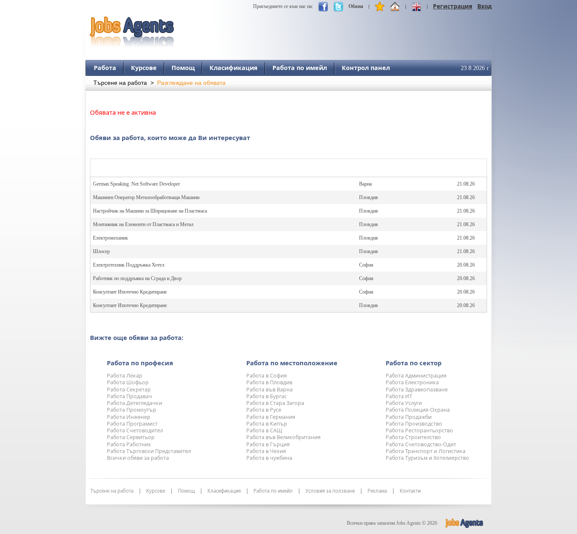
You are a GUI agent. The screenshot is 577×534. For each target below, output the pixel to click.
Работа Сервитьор (131, 437)
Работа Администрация (416, 375)
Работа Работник (129, 444)
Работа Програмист (132, 423)
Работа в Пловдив (269, 382)
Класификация (234, 67)
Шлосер (101, 251)
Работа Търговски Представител (149, 451)
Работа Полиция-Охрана (418, 409)
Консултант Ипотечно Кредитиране (130, 292)
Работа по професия (140, 363)
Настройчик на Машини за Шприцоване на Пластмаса (150, 211)
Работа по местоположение (291, 363)
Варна (365, 184)
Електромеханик (110, 238)
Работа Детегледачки (134, 403)
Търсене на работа (120, 83)
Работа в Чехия (266, 451)
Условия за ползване (330, 491)
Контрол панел (366, 67)
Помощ (183, 67)
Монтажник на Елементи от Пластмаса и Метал (143, 224)
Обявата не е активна (123, 112)
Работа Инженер (128, 417)
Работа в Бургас (266, 396)
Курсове (144, 67)
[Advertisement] (338, 28)
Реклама (377, 491)
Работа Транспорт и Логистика (425, 451)
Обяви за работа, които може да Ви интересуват (170, 137)
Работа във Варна (269, 389)
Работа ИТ (399, 396)
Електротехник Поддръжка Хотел (128, 265)
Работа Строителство (413, 437)
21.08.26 (466, 184)
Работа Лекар (124, 375)
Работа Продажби (409, 417)
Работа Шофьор (128, 382)
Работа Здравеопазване (417, 389)
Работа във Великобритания (283, 437)
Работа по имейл (299, 67)
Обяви (355, 6)
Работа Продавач (129, 396)
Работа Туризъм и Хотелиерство (427, 457)
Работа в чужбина (269, 457)
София (366, 265)
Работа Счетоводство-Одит (421, 444)
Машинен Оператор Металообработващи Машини (146, 197)
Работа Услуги (404, 403)
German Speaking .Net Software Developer (136, 184)
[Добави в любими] (380, 8)
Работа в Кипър (266, 423)
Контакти (410, 491)
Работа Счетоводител (135, 430)
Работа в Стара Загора (275, 403)
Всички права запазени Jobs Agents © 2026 (392, 523)
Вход (484, 6)
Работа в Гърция (268, 444)
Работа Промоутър (131, 409)
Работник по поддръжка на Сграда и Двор (137, 278)
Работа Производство (414, 423)
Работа (105, 67)
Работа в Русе (263, 409)
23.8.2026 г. (475, 68)
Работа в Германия (270, 417)
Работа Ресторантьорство (419, 430)
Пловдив (368, 197)
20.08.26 (466, 265)
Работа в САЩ (264, 430)
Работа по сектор (413, 363)
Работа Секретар (129, 389)
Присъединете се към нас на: (283, 6)
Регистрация (452, 6)
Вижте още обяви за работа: (136, 337)
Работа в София (266, 375)
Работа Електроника (412, 382)
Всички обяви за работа (138, 457)
